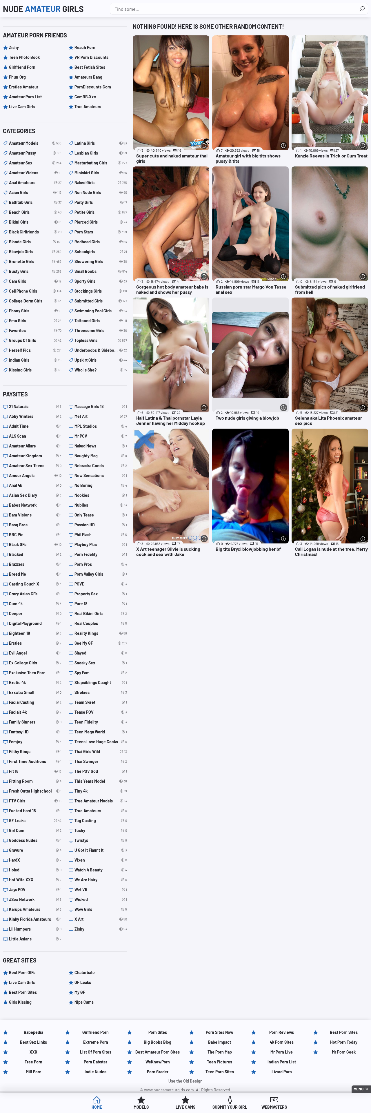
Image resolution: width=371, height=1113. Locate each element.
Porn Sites (157, 1032)
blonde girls (35, 241)
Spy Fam (100, 672)
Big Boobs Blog (157, 1042)
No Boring (100, 485)
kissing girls (35, 369)
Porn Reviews (281, 1032)
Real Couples (100, 623)
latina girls (100, 143)
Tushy (100, 830)
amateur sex (35, 162)
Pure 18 (100, 603)
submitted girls (100, 300)
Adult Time (35, 426)
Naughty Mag (100, 455)
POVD (100, 583)
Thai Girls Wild (100, 751)
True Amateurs (87, 106)
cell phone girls (35, 291)
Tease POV (100, 712)
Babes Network (35, 505)
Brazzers (35, 564)
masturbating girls (100, 162)
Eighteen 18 (35, 633)
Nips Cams (84, 1002)
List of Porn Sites (95, 1051)
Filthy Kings (35, 751)
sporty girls (100, 281)
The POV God (100, 771)
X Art (100, 919)
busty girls (35, 271)
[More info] (204, 145)
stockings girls (100, 291)
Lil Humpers (35, 929)
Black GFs (35, 544)
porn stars (100, 231)
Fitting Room (35, 781)
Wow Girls (100, 909)
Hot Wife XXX (35, 879)
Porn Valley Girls (100, 574)
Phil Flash (100, 534)
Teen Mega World (100, 731)
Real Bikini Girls (100, 613)
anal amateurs (35, 182)
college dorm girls (35, 300)
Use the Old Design (185, 1080)
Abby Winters (35, 416)
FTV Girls (35, 800)
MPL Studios (100, 426)
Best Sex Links (33, 1042)
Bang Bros (35, 524)
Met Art (100, 416)
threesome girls (100, 330)
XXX (33, 1051)
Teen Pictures (219, 1061)
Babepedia (33, 1032)
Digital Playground (35, 623)
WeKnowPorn (158, 1061)
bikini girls (35, 222)
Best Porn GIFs (22, 972)
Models (141, 1107)
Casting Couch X (35, 583)
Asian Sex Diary (35, 495)
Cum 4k (35, 603)
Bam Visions (35, 514)
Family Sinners (35, 721)
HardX (35, 860)
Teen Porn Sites (219, 1071)
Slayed (100, 652)
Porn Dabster (95, 1061)
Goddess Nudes (35, 840)
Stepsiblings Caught (100, 682)
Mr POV (100, 436)
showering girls (100, 261)
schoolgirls (100, 251)
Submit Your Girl (229, 1107)
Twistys (100, 840)
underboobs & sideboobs (100, 350)
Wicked (100, 899)
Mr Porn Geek (344, 1051)
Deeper (35, 613)
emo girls (35, 320)
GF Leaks (35, 820)
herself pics (35, 350)
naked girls (100, 182)
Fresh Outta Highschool (35, 790)
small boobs (100, 271)
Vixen (100, 860)
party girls (100, 202)
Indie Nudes (95, 1071)
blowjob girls (35, 251)
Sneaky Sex (100, 662)
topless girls (100, 340)
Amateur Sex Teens (35, 465)
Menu (358, 1089)
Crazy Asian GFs (35, 593)
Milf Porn (33, 1071)
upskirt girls (100, 360)
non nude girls (100, 192)
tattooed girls (100, 320)
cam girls (35, 281)
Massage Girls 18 (100, 406)
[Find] (362, 9)
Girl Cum (35, 830)
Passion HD (100, 524)
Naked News (100, 445)
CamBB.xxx (85, 96)
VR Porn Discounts (91, 57)
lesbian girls (100, 153)
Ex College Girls (35, 662)
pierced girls (100, 222)
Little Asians (35, 938)
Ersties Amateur (23, 86)
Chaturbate (84, 972)
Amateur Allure (35, 445)
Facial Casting (35, 702)
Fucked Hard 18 (35, 810)
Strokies (100, 692)
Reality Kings (100, 633)
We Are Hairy (100, 879)
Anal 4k (35, 485)
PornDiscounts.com (92, 86)
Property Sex (100, 593)
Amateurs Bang (88, 77)
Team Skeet (100, 702)
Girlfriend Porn (22, 67)
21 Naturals (35, 406)
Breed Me (35, 574)
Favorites (35, 330)
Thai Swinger (100, 761)
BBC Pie (35, 534)
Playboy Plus (100, 544)
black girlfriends (35, 231)
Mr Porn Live (281, 1051)
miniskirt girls (100, 172)
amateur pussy (35, 153)
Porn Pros (100, 564)
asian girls (35, 192)
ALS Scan (35, 436)
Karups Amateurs (35, 909)
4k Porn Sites (282, 1042)
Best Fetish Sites (89, 67)
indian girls (35, 360)
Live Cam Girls (22, 106)
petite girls (100, 212)
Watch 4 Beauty (100, 869)
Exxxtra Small (35, 692)
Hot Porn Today (343, 1042)
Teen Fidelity (100, 721)
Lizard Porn (282, 1071)
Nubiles (100, 505)
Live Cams (185, 1107)
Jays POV (35, 889)
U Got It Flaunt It (100, 850)
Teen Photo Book (24, 57)
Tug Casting (100, 820)
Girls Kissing (20, 1002)
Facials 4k (35, 712)
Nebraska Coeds (100, 465)
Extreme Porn (95, 1042)
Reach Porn (84, 47)
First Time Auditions (35, 761)
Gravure (35, 850)
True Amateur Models (100, 800)
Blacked (35, 554)
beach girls (35, 212)
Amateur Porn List (25, 96)
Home (97, 1107)
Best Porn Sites (23, 992)
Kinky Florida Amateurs (35, 919)
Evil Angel (35, 652)
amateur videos (35, 172)
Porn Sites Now (219, 1032)
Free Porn (33, 1061)
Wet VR (100, 889)
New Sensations (100, 475)
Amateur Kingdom (35, 455)
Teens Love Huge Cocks (100, 741)
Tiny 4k (100, 790)
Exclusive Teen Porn (35, 672)
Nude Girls (43, 9)
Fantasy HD (35, 731)
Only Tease (100, 514)
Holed (35, 869)
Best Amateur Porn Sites (157, 1051)
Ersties (35, 643)
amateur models (35, 143)
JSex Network (35, 899)
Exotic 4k (35, 682)
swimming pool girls (100, 310)
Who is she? (100, 369)
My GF (79, 992)
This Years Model (100, 781)
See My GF (100, 643)
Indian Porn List (282, 1061)
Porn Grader (157, 1071)
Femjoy (35, 741)
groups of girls (35, 340)
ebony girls (35, 310)
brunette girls (35, 261)
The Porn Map (220, 1051)
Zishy (14, 47)
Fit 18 (35, 771)
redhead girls (100, 241)
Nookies (100, 495)
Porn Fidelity (100, 554)
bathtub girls (35, 202)
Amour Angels (35, 475)
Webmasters (274, 1107)
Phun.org (17, 77)
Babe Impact (219, 1042)
